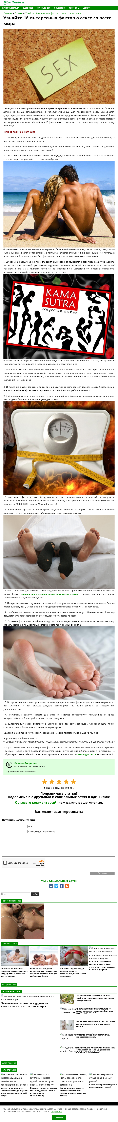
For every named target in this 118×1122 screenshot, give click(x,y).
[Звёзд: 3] (59, 781)
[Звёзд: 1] (44, 781)
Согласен (59, 1118)
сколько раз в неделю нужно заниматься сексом (49, 594)
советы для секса (86, 754)
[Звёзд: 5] (73, 781)
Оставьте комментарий (36, 802)
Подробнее (56, 1111)
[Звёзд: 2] (51, 781)
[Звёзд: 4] (66, 781)
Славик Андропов (25, 763)
